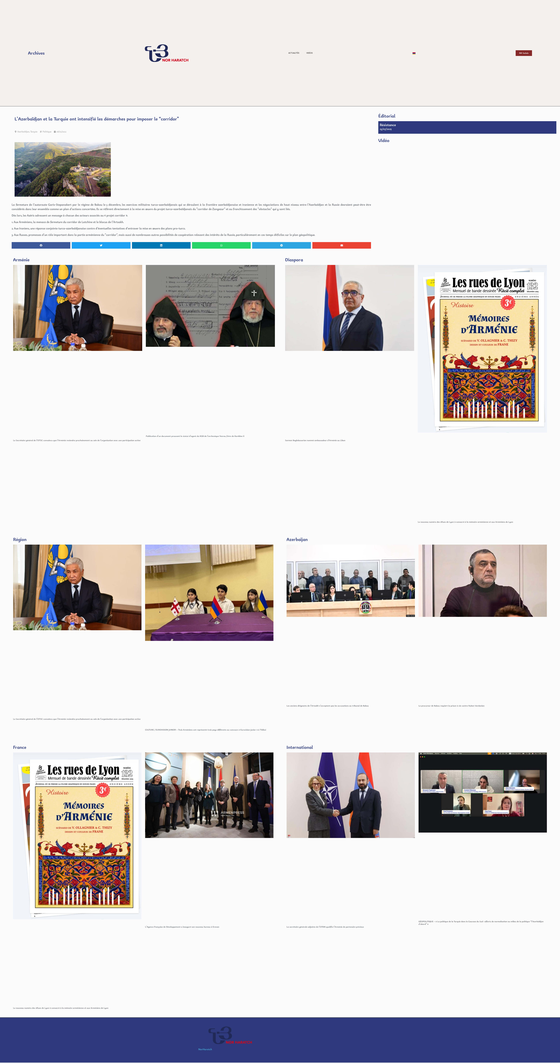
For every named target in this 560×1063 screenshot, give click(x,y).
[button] (41, 245)
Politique (47, 131)
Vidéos (309, 53)
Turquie (33, 131)
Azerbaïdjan (23, 131)
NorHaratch (205, 1049)
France (19, 747)
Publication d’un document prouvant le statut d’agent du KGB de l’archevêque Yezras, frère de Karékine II (195, 436)
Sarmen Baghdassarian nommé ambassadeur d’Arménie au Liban (315, 440)
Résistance (388, 124)
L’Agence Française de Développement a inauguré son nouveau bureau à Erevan (182, 926)
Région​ (20, 539)
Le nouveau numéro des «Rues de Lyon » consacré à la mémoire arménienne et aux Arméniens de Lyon (465, 521)
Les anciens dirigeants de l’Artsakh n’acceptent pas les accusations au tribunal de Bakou (328, 705)
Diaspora (294, 260)
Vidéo (383, 140)
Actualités (293, 53)
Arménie (21, 260)
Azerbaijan (297, 539)
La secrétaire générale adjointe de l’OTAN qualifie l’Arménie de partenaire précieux (325, 926)
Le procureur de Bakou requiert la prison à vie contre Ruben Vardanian (451, 705)
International (300, 747)
